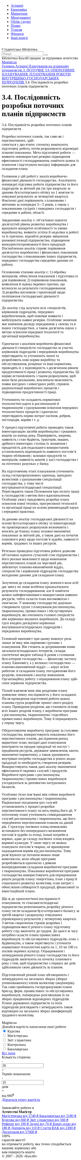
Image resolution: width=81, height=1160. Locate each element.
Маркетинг (19, 13)
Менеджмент (21, 17)
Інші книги (19, 38)
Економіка (19, 9)
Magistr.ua (9, 62)
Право (15, 26)
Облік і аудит (21, 21)
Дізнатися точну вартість (21, 1100)
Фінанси (17, 34)
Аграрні (17, 5)
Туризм (16, 30)
